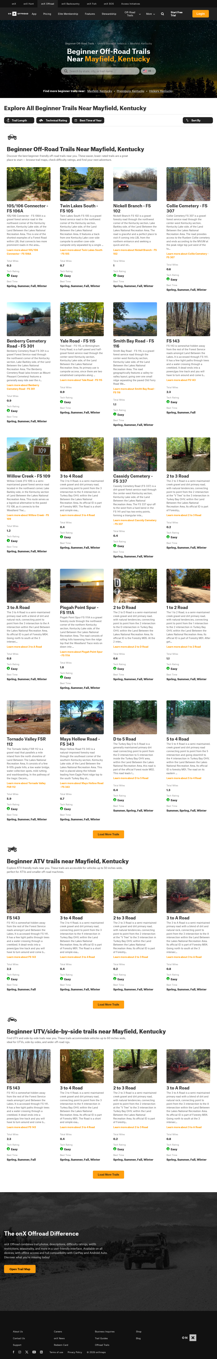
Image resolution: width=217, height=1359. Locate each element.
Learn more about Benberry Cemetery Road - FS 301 (28, 365)
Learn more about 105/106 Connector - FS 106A (28, 230)
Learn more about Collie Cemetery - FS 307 (188, 230)
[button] (19, 120)
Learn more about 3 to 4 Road (81, 498)
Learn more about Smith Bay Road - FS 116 (135, 365)
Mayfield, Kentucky (99, 91)
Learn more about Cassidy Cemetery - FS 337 (135, 498)
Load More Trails (108, 834)
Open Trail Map (19, 1269)
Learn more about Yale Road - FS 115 (81, 365)
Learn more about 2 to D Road (135, 629)
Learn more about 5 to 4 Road (188, 761)
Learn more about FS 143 (188, 365)
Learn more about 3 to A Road (28, 629)
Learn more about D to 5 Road (135, 761)
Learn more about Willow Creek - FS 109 (28, 498)
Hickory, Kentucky (160, 91)
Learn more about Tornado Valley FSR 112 (28, 761)
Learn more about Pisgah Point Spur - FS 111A (81, 629)
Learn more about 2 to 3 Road (188, 498)
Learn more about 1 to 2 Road (188, 629)
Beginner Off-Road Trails (79, 43)
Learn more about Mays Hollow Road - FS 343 (81, 761)
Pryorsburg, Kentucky (130, 91)
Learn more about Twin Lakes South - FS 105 (81, 230)
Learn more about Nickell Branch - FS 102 (135, 230)
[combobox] (103, 71)
